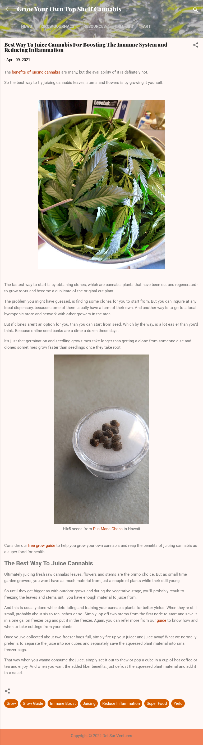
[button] (195, 46)
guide (161, 620)
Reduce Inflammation (121, 703)
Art (147, 26)
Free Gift (124, 26)
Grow (11, 703)
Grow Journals (57, 26)
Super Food (157, 703)
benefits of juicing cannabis (36, 72)
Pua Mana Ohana (108, 528)
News (26, 26)
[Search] (195, 11)
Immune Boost (63, 703)
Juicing (89, 703)
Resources (95, 26)
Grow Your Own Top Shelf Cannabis (69, 9)
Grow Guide (33, 703)
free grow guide (41, 545)
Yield (178, 703)
